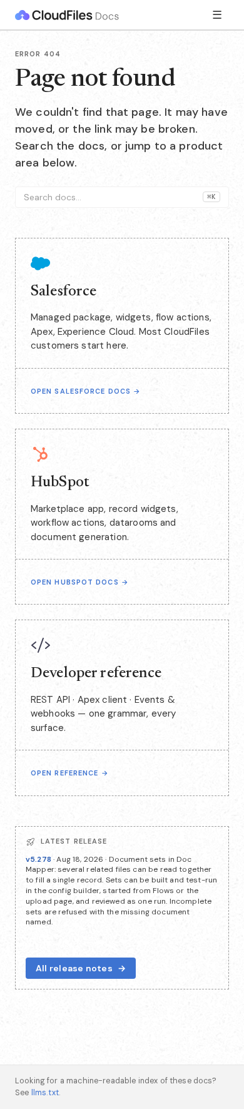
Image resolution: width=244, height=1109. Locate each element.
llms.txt (45, 1093)
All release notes (81, 968)
